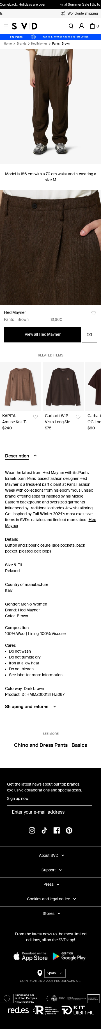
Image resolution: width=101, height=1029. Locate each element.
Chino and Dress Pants (41, 745)
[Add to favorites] (93, 313)
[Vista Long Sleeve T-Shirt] (63, 386)
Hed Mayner (39, 43)
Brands (21, 43)
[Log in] (81, 26)
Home (8, 43)
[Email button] (89, 334)
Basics (79, 745)
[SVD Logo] (24, 26)
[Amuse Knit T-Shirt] (20, 386)
